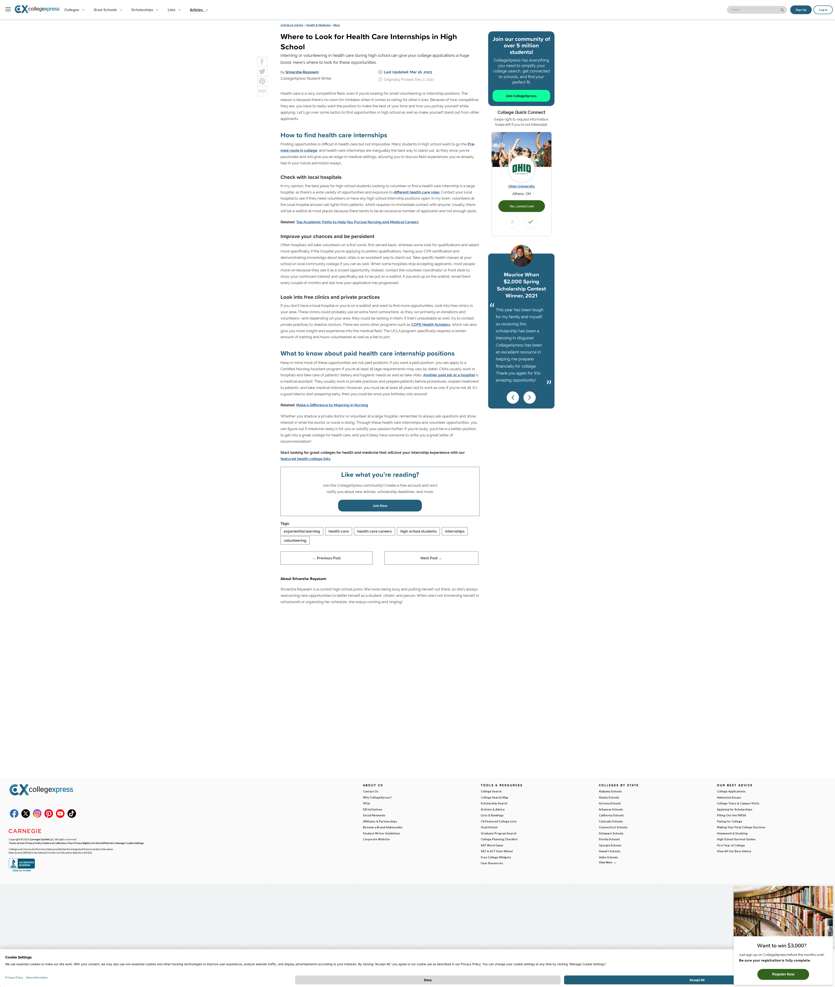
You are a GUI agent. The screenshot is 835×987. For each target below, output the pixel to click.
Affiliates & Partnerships (380, 821)
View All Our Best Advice (734, 851)
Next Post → (431, 558)
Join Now (380, 505)
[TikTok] (71, 817)
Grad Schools (106, 9)
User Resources (492, 863)
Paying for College (729, 821)
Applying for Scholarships (734, 809)
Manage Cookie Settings (129, 842)
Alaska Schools (609, 797)
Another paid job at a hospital (449, 375)
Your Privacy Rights (79, 842)
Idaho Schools (608, 857)
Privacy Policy (34, 842)
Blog (336, 25)
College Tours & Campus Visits (738, 803)
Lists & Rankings (492, 815)
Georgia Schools (610, 845)
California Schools (611, 815)
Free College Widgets (496, 857)
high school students (418, 531)
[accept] (530, 221)
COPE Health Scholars (430, 324)
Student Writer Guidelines (381, 833)
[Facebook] (14, 817)
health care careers (374, 531)
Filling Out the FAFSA (731, 815)
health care (339, 531)
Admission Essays (729, 797)
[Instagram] (37, 817)
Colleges (71, 9)
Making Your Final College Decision (741, 827)
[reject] (512, 221)
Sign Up (801, 10)
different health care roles (416, 192)
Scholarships (142, 9)
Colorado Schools (611, 821)
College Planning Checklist (499, 839)
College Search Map (494, 797)
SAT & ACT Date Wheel (497, 851)
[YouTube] (60, 817)
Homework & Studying (732, 833)
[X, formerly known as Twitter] (25, 817)
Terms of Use (16, 842)
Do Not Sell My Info (103, 842)
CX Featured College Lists (499, 821)
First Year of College (731, 845)
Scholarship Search (494, 803)
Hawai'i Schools (609, 851)
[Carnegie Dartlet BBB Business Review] (22, 871)
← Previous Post (326, 558)
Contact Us (370, 791)
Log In (823, 10)
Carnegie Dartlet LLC (42, 839)
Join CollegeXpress (521, 96)
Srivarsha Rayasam (302, 72)
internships (454, 531)
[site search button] (782, 9)
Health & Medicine (318, 25)
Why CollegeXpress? (377, 797)
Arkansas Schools (611, 809)
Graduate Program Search (498, 833)
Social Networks (374, 815)
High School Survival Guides (736, 839)
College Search (491, 791)
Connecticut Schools (613, 827)
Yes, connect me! (521, 206)
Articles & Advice (292, 25)
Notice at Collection (54, 842)
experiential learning (302, 531)
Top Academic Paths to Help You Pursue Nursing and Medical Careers (357, 222)
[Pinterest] (48, 817)
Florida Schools (609, 839)
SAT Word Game (492, 845)
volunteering (295, 540)
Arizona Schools (610, 803)
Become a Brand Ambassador (383, 827)
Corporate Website (376, 839)
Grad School (489, 827)
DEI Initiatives (372, 809)
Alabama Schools (610, 791)
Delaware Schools (611, 833)
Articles (197, 9)
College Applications (731, 791)
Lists (172, 9)
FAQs (366, 803)
